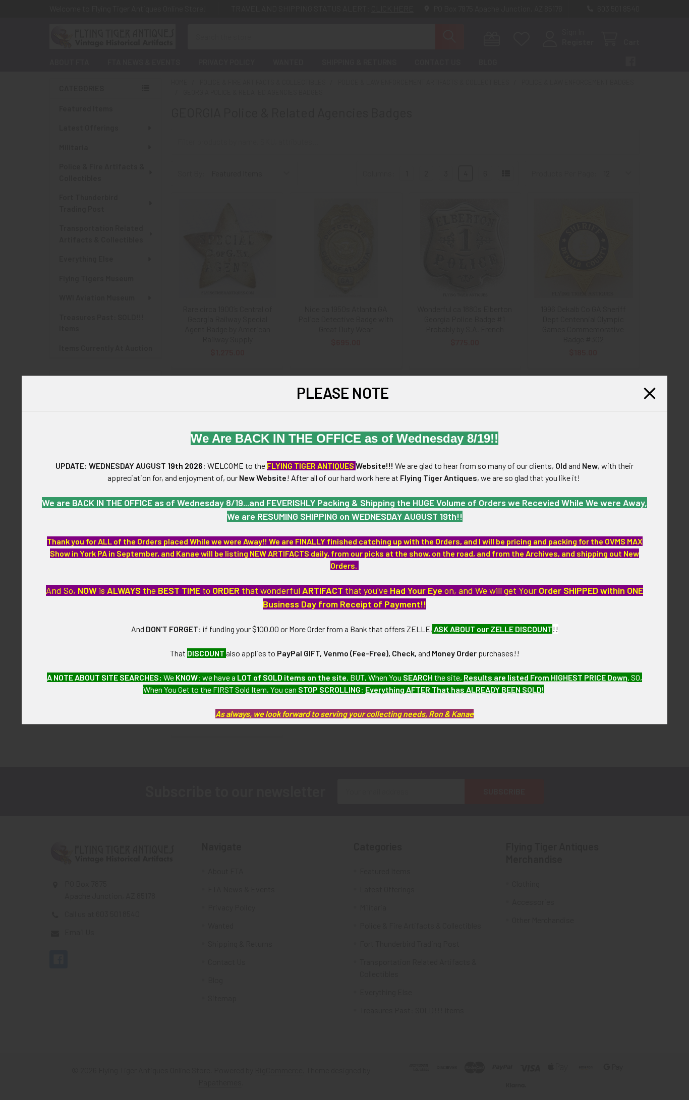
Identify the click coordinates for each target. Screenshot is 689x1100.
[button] (650, 393)
